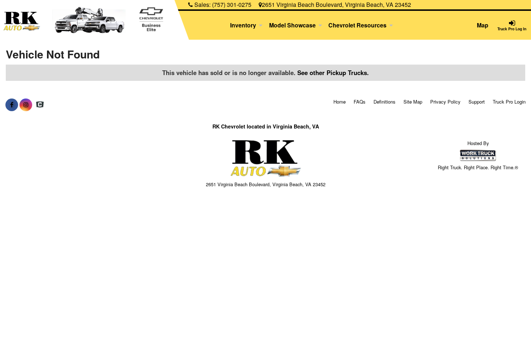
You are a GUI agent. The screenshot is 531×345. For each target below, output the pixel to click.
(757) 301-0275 (231, 4)
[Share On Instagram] (26, 104)
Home (339, 101)
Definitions (385, 101)
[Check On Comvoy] (40, 104)
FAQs (360, 101)
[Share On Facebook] (11, 104)
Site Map (412, 101)
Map (482, 25)
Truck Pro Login (509, 101)
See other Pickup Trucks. (333, 72)
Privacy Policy (445, 101)
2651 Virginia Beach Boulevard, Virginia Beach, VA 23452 (336, 4)
